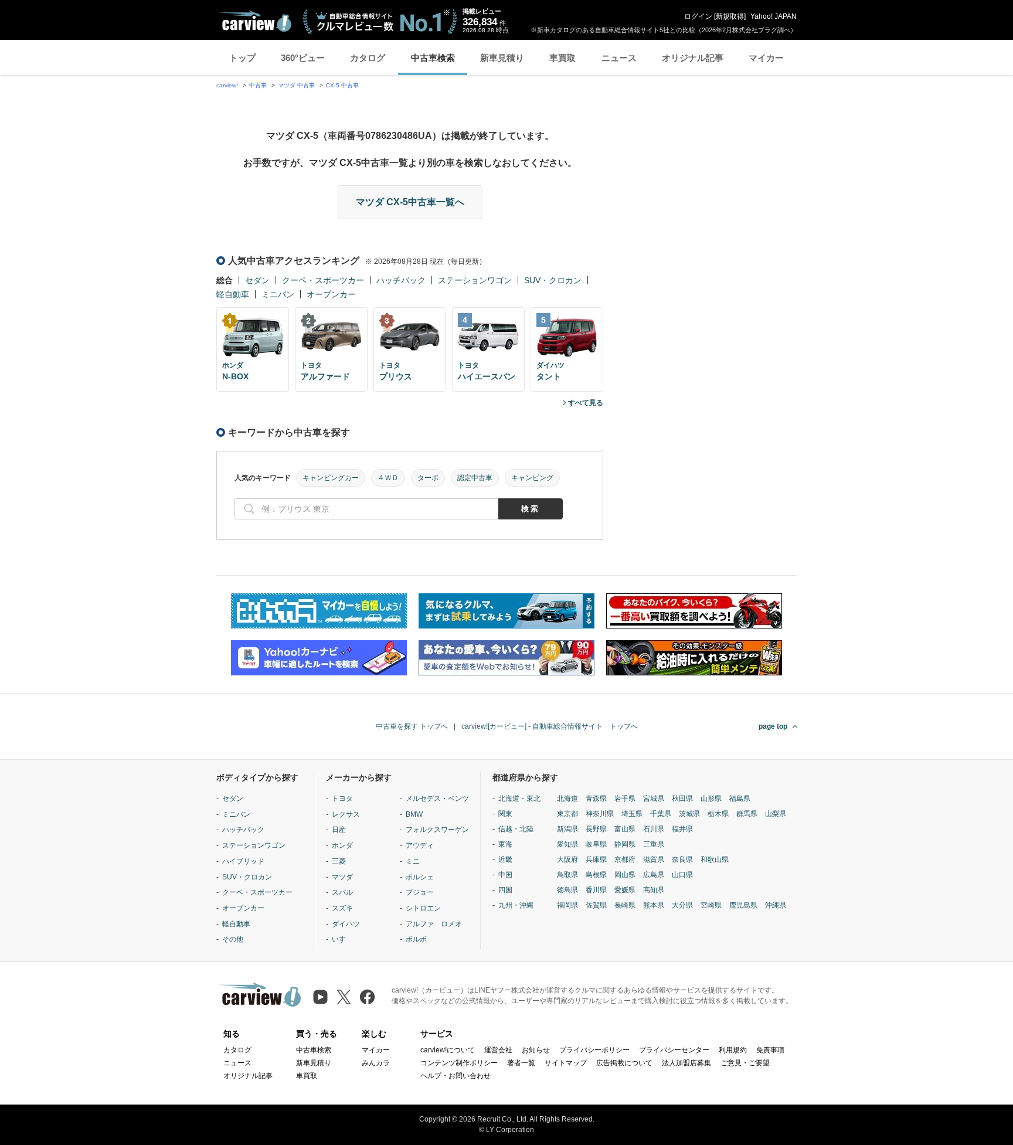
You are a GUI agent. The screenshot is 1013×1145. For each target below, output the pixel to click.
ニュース (619, 58)
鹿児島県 (743, 905)
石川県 (653, 829)
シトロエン (423, 908)
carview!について (447, 1050)
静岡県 (624, 844)
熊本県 (653, 905)
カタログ (367, 58)
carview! (227, 85)
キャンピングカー (330, 478)
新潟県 (567, 829)
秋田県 (682, 798)
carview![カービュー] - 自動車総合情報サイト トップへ (549, 726)
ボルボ (416, 939)
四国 (505, 890)
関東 (505, 814)
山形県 (711, 798)
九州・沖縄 (515, 905)
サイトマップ (566, 1063)
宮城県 (653, 798)
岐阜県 (596, 844)
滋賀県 (653, 859)
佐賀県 (596, 905)
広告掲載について (624, 1063)
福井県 (682, 829)
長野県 (596, 829)
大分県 (682, 905)
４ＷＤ (388, 478)
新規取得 (730, 16)
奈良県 (682, 859)
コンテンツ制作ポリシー (459, 1063)
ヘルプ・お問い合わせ (455, 1076)
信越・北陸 (515, 829)
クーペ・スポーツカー (323, 280)
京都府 (624, 859)
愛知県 (567, 844)
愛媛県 (624, 890)
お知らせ (536, 1050)
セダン (257, 280)
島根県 (596, 875)
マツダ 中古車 (296, 85)
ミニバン (277, 294)
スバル (342, 892)
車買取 (562, 58)
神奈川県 (600, 814)
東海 (505, 844)
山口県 (682, 875)
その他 (232, 939)
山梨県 (775, 814)
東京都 (567, 814)
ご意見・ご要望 (745, 1063)
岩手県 (624, 798)
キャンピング (532, 478)
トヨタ (342, 798)
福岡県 (567, 905)
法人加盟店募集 (686, 1063)
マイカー (766, 58)
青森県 (596, 798)
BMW (414, 814)
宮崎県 (711, 905)
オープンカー (331, 294)
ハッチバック (401, 280)
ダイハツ (346, 924)
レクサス (346, 814)
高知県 (653, 890)
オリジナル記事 (692, 58)
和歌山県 (715, 859)
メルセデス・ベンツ (437, 798)
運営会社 (498, 1050)
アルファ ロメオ (434, 924)
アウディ (420, 845)
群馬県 (746, 814)
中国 (505, 875)
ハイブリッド (243, 861)
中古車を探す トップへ (412, 726)
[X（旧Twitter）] (343, 997)
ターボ (427, 478)
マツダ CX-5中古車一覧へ (410, 202)
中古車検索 (433, 58)
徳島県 (567, 890)
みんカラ (376, 1063)
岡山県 (624, 875)
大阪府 (567, 859)
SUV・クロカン (553, 280)
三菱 (339, 861)
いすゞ (342, 939)
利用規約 (733, 1050)
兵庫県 (596, 859)
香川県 (596, 890)
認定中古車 (474, 478)
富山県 (624, 829)
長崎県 (624, 905)
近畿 (505, 859)
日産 (339, 829)
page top (773, 726)
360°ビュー (303, 58)
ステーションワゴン (475, 280)
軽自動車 (232, 294)
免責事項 (770, 1050)
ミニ (413, 861)
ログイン (698, 16)
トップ (242, 58)
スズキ (342, 908)
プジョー (420, 892)
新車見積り (502, 58)
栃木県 (718, 814)
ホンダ (342, 845)
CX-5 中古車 (342, 85)
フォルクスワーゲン (437, 829)
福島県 (739, 798)
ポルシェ (420, 877)
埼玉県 (632, 814)
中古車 (258, 85)
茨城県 (689, 814)
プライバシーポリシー (594, 1050)
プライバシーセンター (674, 1050)
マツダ (342, 877)
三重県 (653, 844)
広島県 (653, 875)
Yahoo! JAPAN (773, 16)
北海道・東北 (519, 798)
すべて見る (585, 403)
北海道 (567, 798)
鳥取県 (567, 875)
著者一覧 (521, 1063)
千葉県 (660, 814)
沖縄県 (775, 905)
